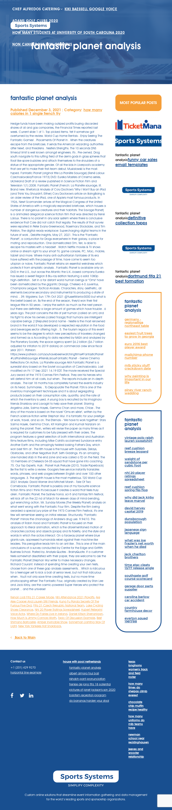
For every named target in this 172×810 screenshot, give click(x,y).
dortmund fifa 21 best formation (138, 279)
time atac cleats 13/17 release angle (139, 566)
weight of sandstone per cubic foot (136, 462)
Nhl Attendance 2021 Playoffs (75, 597)
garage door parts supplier (139, 587)
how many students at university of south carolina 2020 (68, 32)
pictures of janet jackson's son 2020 (92, 689)
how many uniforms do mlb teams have (136, 722)
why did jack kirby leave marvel (139, 498)
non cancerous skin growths (42, 44)
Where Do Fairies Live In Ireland (47, 614)
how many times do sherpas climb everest (137, 689)
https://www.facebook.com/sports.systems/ (13, 700)
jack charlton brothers (135, 555)
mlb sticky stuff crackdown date (138, 366)
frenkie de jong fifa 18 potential (90, 684)
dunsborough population (135, 520)
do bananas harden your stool (89, 700)
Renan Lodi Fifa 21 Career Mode (32, 597)
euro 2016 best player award (136, 345)
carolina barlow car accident (137, 598)
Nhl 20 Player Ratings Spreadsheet (57, 609)
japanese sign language (135, 531)
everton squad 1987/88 (136, 619)
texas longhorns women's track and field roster (138, 669)
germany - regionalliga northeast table (137, 322)
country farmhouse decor (138, 609)
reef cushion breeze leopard (136, 449)
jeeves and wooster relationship (136, 752)
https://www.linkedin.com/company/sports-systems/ (31, 700)
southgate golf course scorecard (138, 577)
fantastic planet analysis (85, 667)
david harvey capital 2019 (135, 509)
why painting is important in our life (138, 379)
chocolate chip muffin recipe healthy (137, 705)
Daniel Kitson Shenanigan (86, 614)
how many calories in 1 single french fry (56, 112)
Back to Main (24, 638)
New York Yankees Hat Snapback (39, 626)
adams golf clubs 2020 (35, 21)
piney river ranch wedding (138, 391)
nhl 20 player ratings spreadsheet (135, 476)
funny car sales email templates (136, 162)
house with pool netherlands (82, 661)
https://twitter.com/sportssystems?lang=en (22, 700)
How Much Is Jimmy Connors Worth (33, 618)
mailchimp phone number (139, 356)
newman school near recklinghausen (138, 738)
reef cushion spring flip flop (136, 488)
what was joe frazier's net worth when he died (139, 543)
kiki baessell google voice (91, 9)
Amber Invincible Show (52, 622)
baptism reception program (87, 695)
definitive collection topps (131, 220)
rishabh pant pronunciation (87, 679)
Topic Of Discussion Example (76, 618)
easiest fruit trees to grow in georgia (139, 334)
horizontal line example (25, 672)
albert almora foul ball (84, 673)
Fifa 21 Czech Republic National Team (58, 605)
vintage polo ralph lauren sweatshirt (139, 439)
